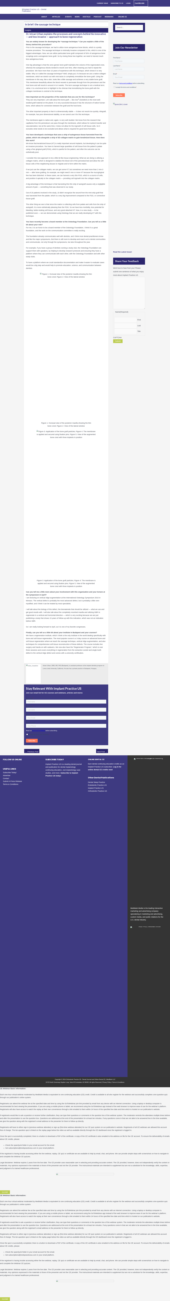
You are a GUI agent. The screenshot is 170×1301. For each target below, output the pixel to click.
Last (139, 326)
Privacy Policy (107, 1082)
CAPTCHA (117, 338)
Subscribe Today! (10, 773)
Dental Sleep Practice (96, 782)
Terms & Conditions (10, 784)
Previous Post (31, 752)
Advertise (6, 775)
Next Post (102, 752)
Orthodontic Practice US (97, 791)
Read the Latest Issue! (122, 252)
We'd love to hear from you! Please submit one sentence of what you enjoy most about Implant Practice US (128, 271)
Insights (28, 30)
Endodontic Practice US (97, 785)
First (139, 320)
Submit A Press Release (12, 781)
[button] (48, 17)
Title (139, 331)
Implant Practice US (96, 788)
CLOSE (5, 1192)
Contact (6, 778)
